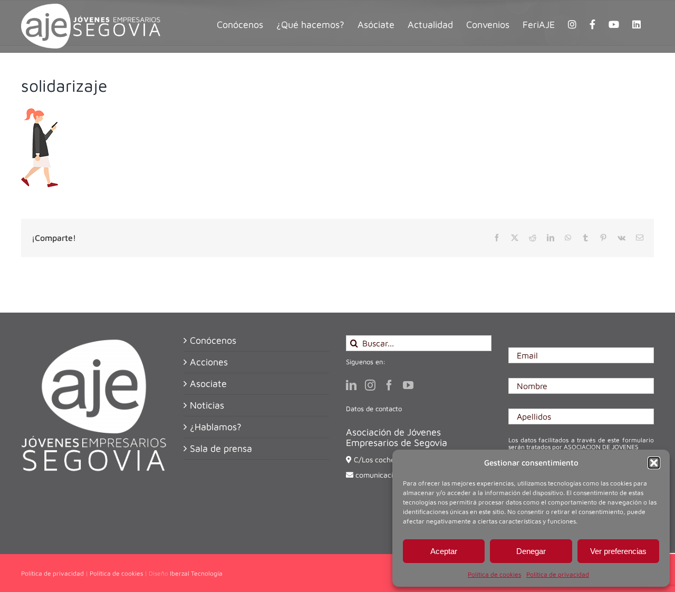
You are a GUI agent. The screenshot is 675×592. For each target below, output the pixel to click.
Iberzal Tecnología (196, 573)
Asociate (208, 384)
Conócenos (213, 340)
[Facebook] (389, 385)
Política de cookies (494, 574)
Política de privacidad (557, 574)
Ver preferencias (618, 551)
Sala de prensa (221, 448)
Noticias (207, 405)
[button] (654, 463)
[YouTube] (408, 385)
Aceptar (443, 551)
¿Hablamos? (216, 427)
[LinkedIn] (351, 385)
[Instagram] (370, 385)
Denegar (531, 551)
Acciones (209, 362)
